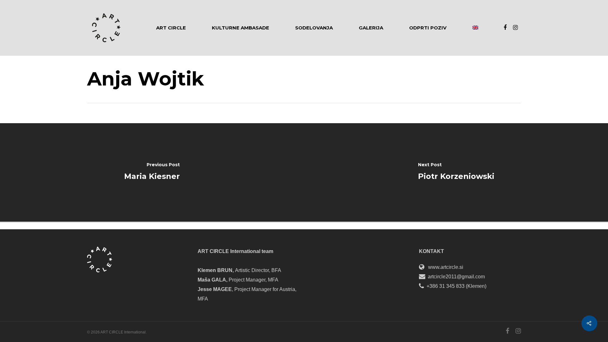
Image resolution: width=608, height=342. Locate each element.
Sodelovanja (314, 27)
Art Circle (171, 27)
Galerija (371, 27)
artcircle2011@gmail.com (456, 276)
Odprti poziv (427, 27)
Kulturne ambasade (240, 27)
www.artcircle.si (445, 267)
